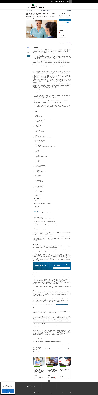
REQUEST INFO (68, 42)
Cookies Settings (8, 392)
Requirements (29, 50)
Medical (34, 10)
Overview (28, 47)
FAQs (34, 307)
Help (58, 386)
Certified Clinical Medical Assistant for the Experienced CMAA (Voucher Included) (52, 370)
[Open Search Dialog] (70, 1)
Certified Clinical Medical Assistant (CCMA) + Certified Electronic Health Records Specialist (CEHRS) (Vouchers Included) (39, 371)
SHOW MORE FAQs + (36, 351)
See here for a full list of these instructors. (62, 304)
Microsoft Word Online (37, 210)
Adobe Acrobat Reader (37, 211)
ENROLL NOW (65, 20)
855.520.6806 (28, 59)
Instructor (28, 52)
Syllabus (35, 111)
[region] (8, 388)
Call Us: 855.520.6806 (68, 10)
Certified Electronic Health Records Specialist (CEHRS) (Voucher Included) (64, 369)
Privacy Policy (7, 388)
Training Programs (31, 10)
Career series (62, 25)
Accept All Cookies (7, 390)
